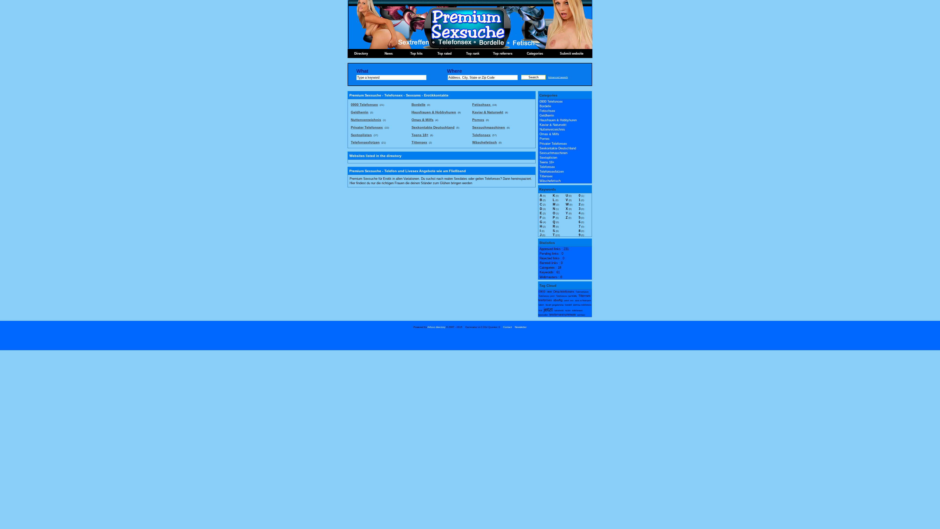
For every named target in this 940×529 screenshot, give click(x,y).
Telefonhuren (582, 292)
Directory (361, 53)
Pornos (545, 139)
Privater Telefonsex (553, 143)
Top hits (416, 53)
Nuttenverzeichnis (552, 129)
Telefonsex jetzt (547, 296)
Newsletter (521, 327)
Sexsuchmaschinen (553, 153)
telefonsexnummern (562, 314)
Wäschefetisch (550, 181)
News (389, 53)
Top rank (472, 53)
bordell (568, 305)
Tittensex (546, 176)
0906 (549, 292)
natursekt (559, 310)
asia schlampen (583, 300)
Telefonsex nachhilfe (566, 296)
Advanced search (558, 77)
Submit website (571, 53)
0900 (542, 291)
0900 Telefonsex (551, 101)
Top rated (444, 53)
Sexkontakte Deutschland (558, 148)
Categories (535, 53)
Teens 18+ (547, 162)
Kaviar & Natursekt (553, 125)
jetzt (548, 309)
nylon (568, 310)
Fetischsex (547, 111)
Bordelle (545, 106)
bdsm (541, 305)
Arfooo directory (436, 327)
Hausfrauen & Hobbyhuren (558, 120)
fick (540, 310)
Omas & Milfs (549, 134)
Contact (507, 327)
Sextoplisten (548, 157)
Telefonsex (547, 167)
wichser (581, 315)
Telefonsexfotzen (552, 171)
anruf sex (569, 300)
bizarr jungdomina (555, 305)
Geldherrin (547, 115)
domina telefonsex (582, 305)
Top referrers (502, 53)
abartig (558, 300)
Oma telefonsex (563, 291)
